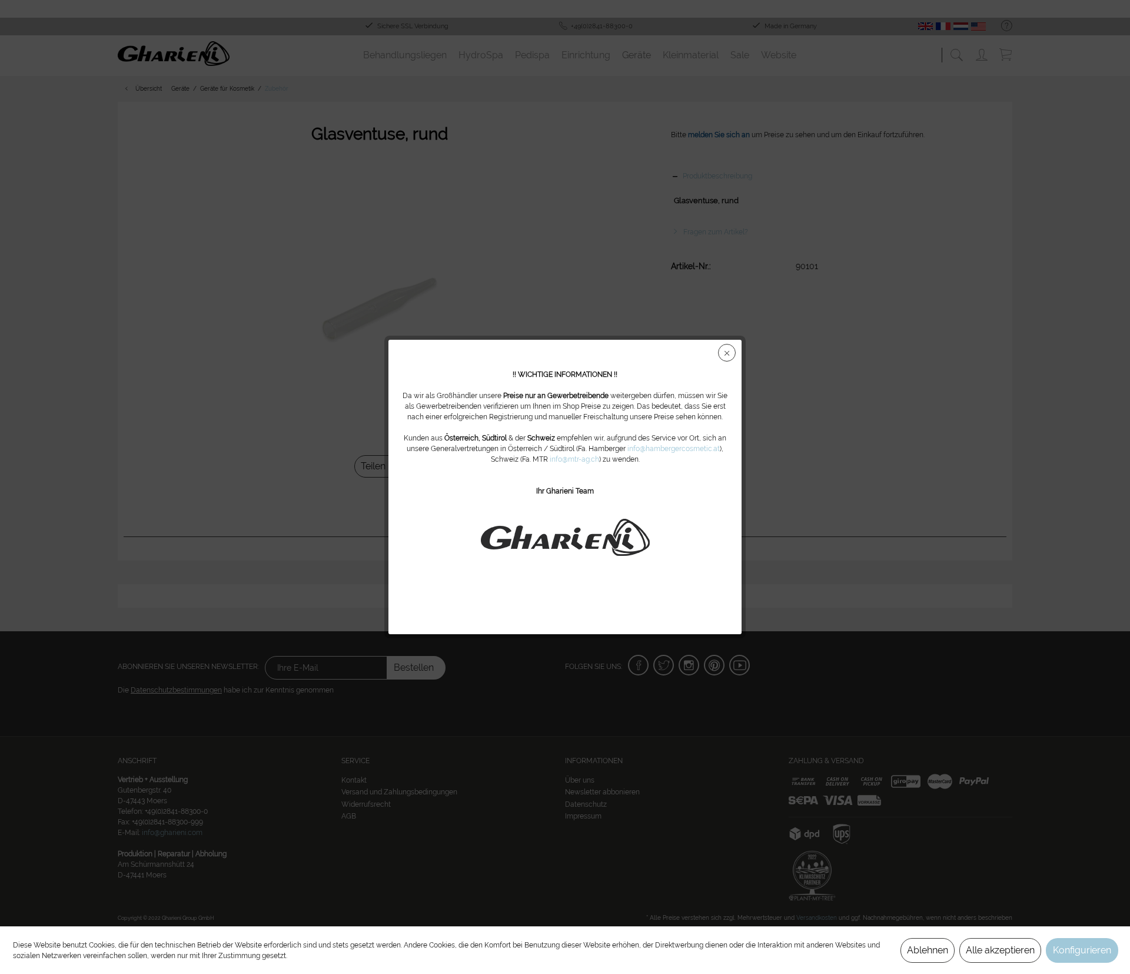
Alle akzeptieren (1000, 950)
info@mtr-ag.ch (574, 459)
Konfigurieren (1082, 950)
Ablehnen (927, 950)
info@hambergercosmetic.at (673, 449)
